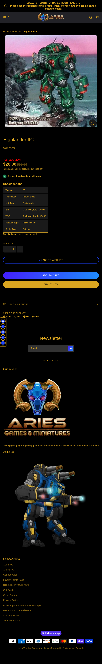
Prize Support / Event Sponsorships (22, 605)
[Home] (51, 17)
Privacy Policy (10, 600)
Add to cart (51, 275)
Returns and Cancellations (17, 610)
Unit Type (9, 203)
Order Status (10, 595)
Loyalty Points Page (13, 580)
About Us (8, 564)
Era (7, 210)
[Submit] (70, 348)
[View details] (51, 407)
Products (16, 32)
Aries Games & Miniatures (38, 648)
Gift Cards (8, 590)
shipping (17, 169)
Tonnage (9, 190)
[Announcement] (51, 6)
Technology (10, 197)
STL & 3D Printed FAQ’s (16, 585)
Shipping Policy (11, 615)
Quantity (8, 243)
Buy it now (51, 284)
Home (6, 32)
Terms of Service (12, 620)
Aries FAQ (8, 569)
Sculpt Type (11, 229)
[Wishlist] (9, 17)
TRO (7, 216)
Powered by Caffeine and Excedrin (67, 648)
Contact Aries (10, 574)
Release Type (12, 223)
